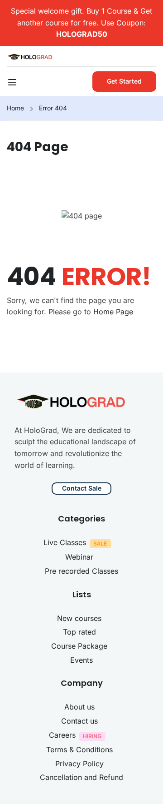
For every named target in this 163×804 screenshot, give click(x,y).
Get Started (124, 81)
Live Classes (64, 542)
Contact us (79, 720)
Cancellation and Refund (81, 777)
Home (15, 108)
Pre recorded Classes (81, 571)
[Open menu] (13, 83)
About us (79, 706)
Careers (62, 734)
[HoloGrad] (30, 55)
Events (81, 660)
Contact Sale (81, 488)
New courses (79, 618)
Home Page (113, 311)
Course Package (79, 645)
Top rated (79, 631)
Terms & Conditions (79, 749)
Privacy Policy (79, 763)
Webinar (79, 556)
